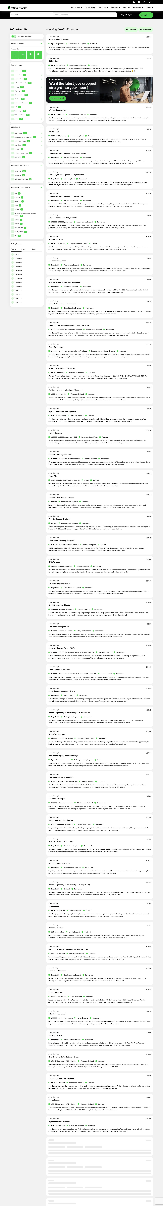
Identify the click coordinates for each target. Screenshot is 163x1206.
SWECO (18, 209)
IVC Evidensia (20, 227)
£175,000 (18, 302)
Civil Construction (22, 141)
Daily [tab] (23, 249)
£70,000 (18, 278)
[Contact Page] (139, 1)
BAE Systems (20, 231)
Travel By (15, 49)
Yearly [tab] (13, 249)
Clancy (18, 219)
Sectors (114, 7)
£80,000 (18, 282)
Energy (19, 87)
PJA (17, 235)
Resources (137, 7)
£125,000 (18, 294)
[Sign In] (144, 2)
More (149, 7)
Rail (17, 107)
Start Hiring (90, 7)
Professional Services (23, 103)
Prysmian (18, 197)
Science (18, 149)
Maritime (19, 99)
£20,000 (18, 258)
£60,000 (18, 274)
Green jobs (20, 171)
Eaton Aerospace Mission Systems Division (25, 215)
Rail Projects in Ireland (23, 179)
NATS (17, 205)
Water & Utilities (22, 115)
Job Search (76, 7)
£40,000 (18, 266)
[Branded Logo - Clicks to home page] (17, 7)
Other (18, 119)
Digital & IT (20, 145)
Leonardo (19, 201)
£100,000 (18, 290)
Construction (20, 79)
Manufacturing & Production (25, 137)
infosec (18, 223)
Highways (19, 91)
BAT (17, 193)
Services (102, 7)
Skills (125, 7)
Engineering (20, 133)
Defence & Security (23, 83)
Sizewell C (19, 175)
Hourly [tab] (34, 249)
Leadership (19, 157)
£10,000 (18, 254)
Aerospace (20, 71)
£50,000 (18, 270)
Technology (20, 111)
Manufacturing (21, 95)
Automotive (20, 75)
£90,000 (18, 286)
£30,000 (18, 262)
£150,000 (18, 298)
